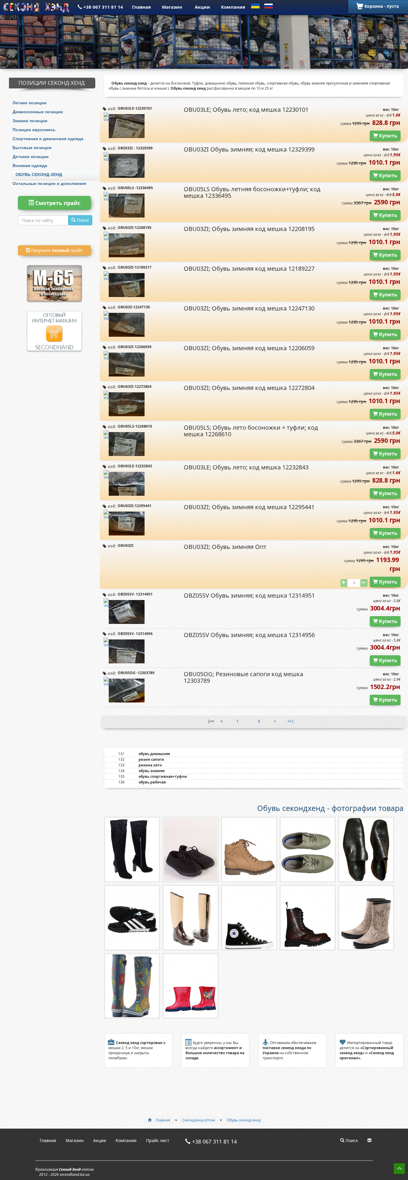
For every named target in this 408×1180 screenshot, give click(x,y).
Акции (202, 7)
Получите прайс (56, 250)
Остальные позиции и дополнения (49, 183)
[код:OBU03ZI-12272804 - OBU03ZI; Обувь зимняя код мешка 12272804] (127, 404)
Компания (233, 7)
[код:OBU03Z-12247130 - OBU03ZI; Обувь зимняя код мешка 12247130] (127, 325)
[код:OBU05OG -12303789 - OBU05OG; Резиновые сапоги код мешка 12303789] (127, 691)
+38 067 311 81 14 (102, 7)
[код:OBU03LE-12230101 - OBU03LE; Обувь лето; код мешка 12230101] (127, 126)
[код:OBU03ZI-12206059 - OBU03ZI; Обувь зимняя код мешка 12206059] (127, 365)
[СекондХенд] (37, 6)
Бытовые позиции (32, 147)
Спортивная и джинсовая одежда (48, 138)
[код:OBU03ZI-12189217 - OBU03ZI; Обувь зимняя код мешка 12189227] (127, 285)
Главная (141, 7)
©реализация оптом (64, 1172)
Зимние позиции (30, 120)
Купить (387, 135)
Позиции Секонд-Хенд (52, 82)
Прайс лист (157, 1140)
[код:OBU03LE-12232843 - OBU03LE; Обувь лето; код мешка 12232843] (127, 484)
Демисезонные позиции (38, 111)
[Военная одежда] (54, 275)
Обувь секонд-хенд (39, 174)
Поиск (351, 1140)
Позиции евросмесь (34, 129)
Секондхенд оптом (198, 1120)
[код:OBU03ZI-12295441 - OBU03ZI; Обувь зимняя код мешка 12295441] (127, 523)
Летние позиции (30, 102)
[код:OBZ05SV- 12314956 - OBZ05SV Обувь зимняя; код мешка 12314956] (127, 651)
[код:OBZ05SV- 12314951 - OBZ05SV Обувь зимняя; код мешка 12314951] (127, 612)
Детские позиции (31, 156)
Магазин (172, 7)
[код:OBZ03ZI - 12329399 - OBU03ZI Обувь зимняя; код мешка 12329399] (127, 166)
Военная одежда (30, 165)
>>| (291, 721)
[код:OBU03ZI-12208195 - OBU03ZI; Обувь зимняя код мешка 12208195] (127, 245)
